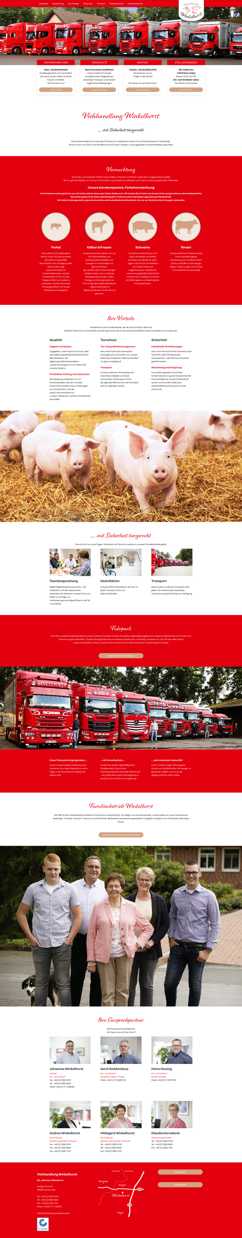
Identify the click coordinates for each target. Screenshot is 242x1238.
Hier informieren (186, 89)
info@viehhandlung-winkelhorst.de (53, 1213)
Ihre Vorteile (73, 3)
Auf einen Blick (56, 89)
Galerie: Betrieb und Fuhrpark (121, 656)
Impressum (180, 1172)
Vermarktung (58, 3)
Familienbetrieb (116, 3)
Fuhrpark (101, 3)
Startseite (43, 3)
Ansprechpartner (135, 3)
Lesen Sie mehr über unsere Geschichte (121, 835)
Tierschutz (88, 3)
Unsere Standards (99, 89)
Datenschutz (180, 1185)
